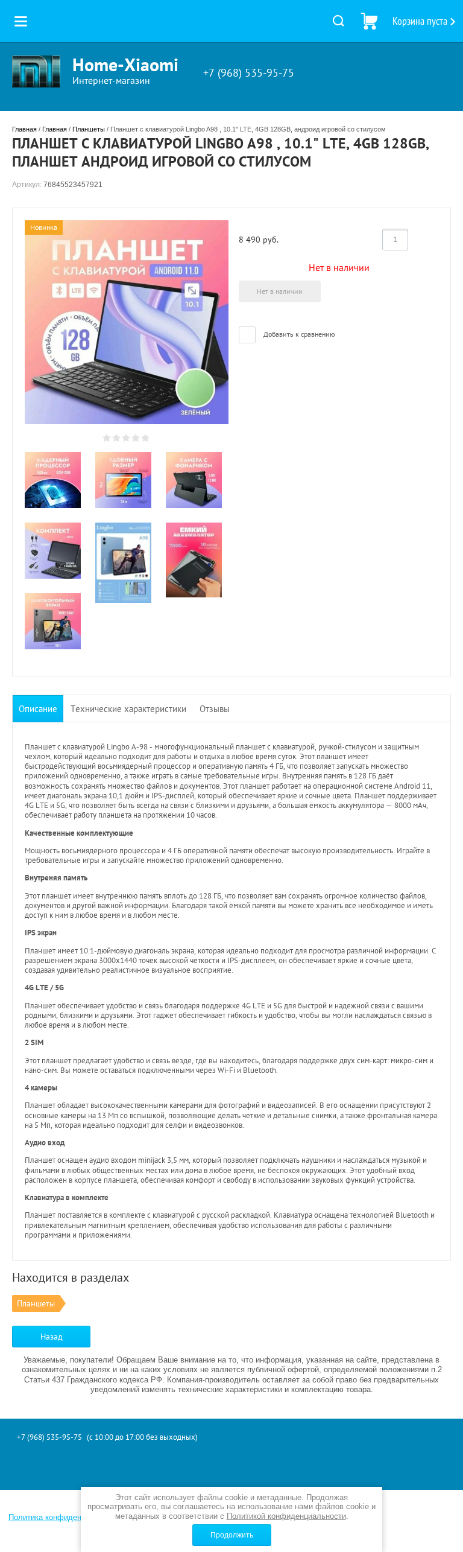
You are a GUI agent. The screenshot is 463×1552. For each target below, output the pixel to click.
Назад (51, 1336)
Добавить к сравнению (298, 334)
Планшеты (88, 129)
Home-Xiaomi (125, 64)
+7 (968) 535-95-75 (248, 73)
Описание (38, 708)
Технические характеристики (128, 708)
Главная (24, 129)
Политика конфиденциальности (66, 1517)
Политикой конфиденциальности (286, 1516)
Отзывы (215, 708)
